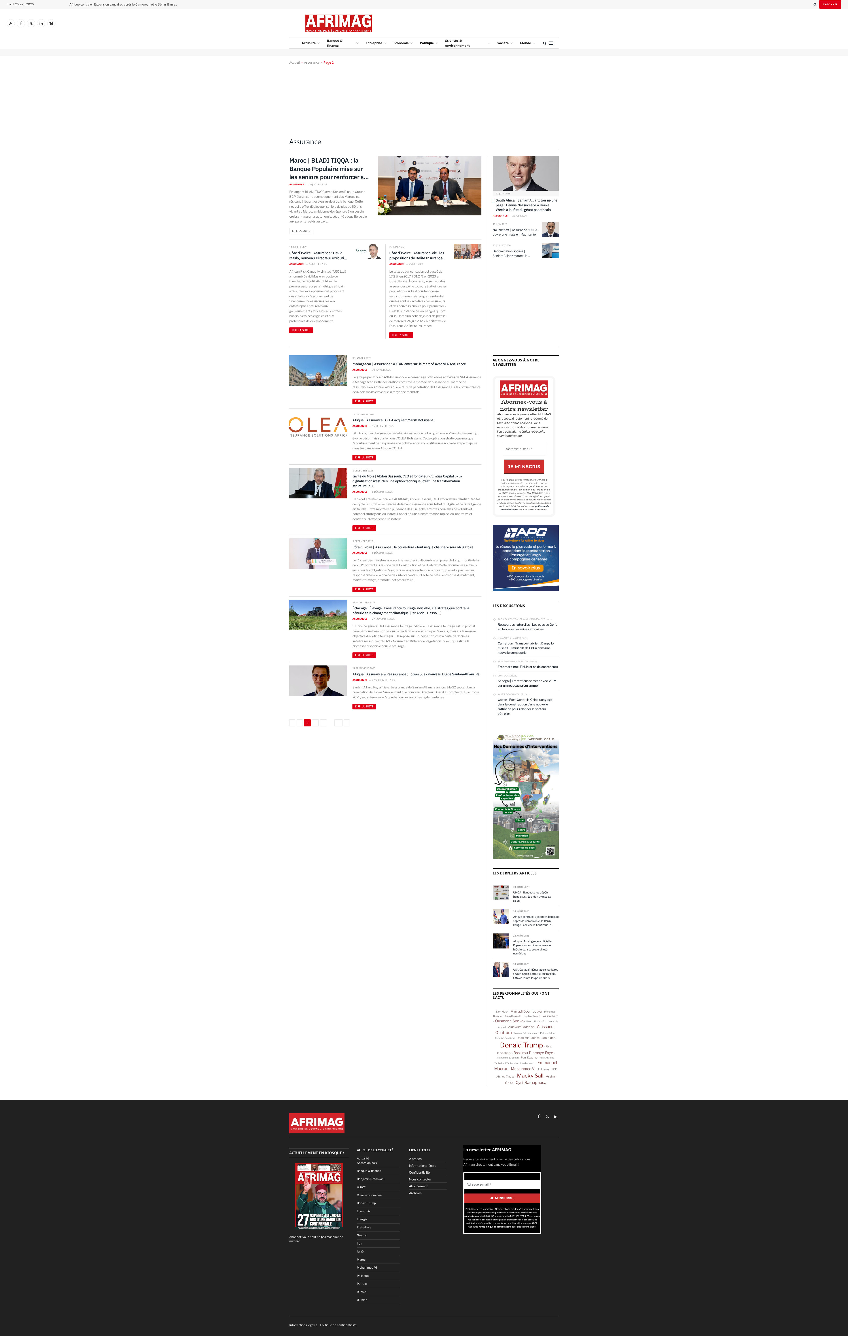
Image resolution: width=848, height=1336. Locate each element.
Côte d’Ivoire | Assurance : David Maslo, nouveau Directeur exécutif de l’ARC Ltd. (317, 256)
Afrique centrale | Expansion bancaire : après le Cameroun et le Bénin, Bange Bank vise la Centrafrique (124, 4)
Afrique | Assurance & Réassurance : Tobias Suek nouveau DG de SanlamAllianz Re (415, 674)
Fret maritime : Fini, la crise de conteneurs (528, 667)
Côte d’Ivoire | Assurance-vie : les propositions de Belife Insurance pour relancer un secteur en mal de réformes (417, 256)
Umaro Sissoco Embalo (538, 1021)
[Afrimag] (338, 23)
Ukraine (362, 1300)
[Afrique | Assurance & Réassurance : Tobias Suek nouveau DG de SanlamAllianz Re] (318, 680)
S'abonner (830, 4)
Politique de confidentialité (338, 1325)
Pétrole (362, 1283)
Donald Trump (521, 1045)
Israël (360, 1251)
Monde (525, 43)
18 (338, 723)
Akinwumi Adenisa (521, 1027)
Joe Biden (548, 1038)
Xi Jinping (543, 1069)
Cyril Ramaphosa (531, 1082)
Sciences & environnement (457, 43)
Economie (401, 43)
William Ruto (550, 1016)
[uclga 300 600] (526, 857)
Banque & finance (335, 43)
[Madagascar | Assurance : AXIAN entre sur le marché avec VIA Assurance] (318, 370)
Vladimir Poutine (528, 1038)
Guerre (362, 1235)
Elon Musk (502, 1011)
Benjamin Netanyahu (371, 1179)
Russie (361, 1292)
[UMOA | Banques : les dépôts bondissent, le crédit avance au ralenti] (501, 892)
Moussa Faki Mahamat (526, 1033)
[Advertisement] (459, 22)
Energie (362, 1219)
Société (503, 43)
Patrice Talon (547, 1033)
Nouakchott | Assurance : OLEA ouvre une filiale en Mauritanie (515, 232)
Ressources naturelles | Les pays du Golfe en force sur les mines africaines (527, 627)
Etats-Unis (364, 1227)
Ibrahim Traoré (532, 1016)
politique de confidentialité (498, 1226)
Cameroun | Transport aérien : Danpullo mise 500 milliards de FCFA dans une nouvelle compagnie (526, 647)
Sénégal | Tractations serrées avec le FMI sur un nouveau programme (527, 683)
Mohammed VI (523, 1068)
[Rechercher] (815, 4)
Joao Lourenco (527, 1063)
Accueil (294, 62)
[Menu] (551, 43)
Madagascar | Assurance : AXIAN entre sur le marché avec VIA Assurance (409, 364)
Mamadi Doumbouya (526, 1011)
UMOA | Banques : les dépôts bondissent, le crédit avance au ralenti (532, 897)
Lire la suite (301, 231)
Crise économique (369, 1195)
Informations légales (303, 1325)
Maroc (361, 1259)
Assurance (312, 62)
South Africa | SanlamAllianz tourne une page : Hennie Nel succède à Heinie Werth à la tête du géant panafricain (526, 205)
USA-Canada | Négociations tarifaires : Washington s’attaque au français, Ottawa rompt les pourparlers (535, 974)
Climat (361, 1187)
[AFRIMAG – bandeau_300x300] (526, 590)
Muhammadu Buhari (508, 1057)
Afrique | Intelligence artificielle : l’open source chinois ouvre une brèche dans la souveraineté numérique (533, 947)
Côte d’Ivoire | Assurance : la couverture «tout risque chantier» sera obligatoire (412, 547)
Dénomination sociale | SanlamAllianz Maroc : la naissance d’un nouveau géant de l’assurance (514, 253)
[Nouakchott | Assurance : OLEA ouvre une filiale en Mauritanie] (550, 229)
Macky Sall (530, 1075)
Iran (359, 1243)
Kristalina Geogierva (504, 1038)
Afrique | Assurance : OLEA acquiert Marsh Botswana (392, 420)
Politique (427, 43)
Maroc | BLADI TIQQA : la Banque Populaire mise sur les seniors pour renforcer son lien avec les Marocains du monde (329, 168)
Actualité (309, 43)
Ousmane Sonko (509, 1021)
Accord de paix (367, 1163)
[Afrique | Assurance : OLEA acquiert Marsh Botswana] (318, 427)
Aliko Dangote (513, 1016)
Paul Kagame (529, 1057)
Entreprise (374, 43)
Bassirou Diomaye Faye (533, 1053)
